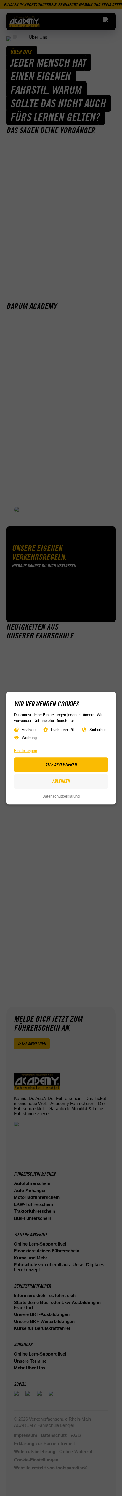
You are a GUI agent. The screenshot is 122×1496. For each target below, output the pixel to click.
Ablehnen (61, 782)
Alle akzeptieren (61, 764)
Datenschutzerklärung (61, 796)
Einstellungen (25, 750)
